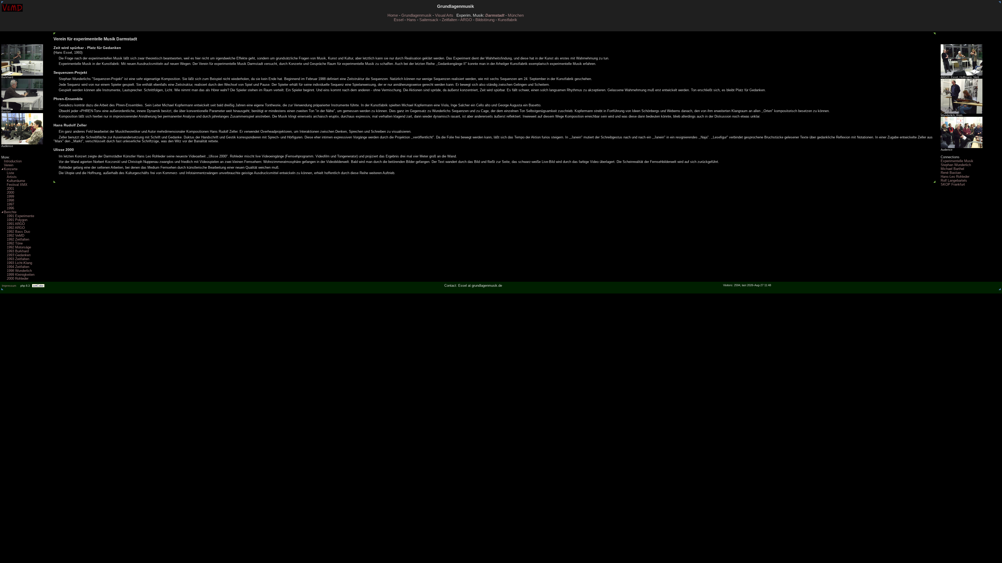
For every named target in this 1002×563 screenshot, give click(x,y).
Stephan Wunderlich (956, 165)
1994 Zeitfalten (18, 267)
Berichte (10, 212)
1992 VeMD (15, 235)
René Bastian (951, 173)
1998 (10, 200)
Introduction (13, 161)
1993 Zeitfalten (18, 259)
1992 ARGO (16, 228)
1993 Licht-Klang (19, 263)
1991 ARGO (16, 224)
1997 (10, 204)
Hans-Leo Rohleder (955, 177)
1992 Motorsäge (19, 247)
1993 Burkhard (18, 251)
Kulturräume (16, 181)
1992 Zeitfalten (18, 239)
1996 (10, 208)
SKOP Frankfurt (953, 184)
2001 (10, 189)
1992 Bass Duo (18, 232)
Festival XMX (17, 185)
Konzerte (10, 169)
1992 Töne (15, 243)
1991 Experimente (20, 216)
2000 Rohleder (17, 278)
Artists (12, 177)
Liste (10, 173)
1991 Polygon (17, 220)
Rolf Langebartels (954, 180)
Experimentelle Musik (957, 161)
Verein (8, 165)
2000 (10, 192)
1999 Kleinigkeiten (20, 275)
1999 (10, 196)
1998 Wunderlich (19, 271)
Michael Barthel (952, 169)
